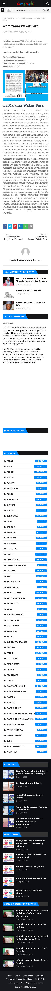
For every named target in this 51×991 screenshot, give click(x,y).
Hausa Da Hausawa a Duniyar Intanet (29, 796)
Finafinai (23, 538)
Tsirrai (23, 669)
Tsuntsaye (23, 675)
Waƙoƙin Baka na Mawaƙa (19, 18)
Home (5, 18)
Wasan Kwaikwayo (23, 691)
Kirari (23, 609)
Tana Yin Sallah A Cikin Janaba (30, 866)
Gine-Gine (23, 543)
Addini (23, 472)
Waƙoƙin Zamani (23, 724)
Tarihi (23, 653)
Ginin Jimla (23, 548)
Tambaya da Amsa (16, 982)
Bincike (23, 510)
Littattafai (23, 620)
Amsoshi (32, 987)
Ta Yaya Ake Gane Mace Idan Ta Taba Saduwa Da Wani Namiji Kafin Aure (30, 843)
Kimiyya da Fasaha (23, 598)
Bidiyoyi (23, 505)
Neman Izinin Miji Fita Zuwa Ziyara (29, 891)
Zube (23, 741)
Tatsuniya (23, 658)
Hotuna (23, 570)
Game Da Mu (27, 976)
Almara (23, 483)
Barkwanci (23, 499)
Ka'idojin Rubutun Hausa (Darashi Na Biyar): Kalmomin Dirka (32, 937)
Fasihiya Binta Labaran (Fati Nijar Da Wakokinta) (31, 808)
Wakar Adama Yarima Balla (28, 290)
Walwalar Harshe (23, 686)
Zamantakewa (23, 735)
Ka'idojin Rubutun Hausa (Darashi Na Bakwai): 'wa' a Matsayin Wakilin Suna (32, 913)
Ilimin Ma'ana (23, 581)
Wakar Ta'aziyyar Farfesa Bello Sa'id (30, 303)
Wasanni (23, 697)
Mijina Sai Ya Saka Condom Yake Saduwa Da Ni (31, 856)
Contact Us (40, 976)
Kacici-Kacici (23, 587)
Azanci (23, 494)
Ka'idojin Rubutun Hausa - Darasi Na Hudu (31, 949)
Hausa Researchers (23, 565)
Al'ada (23, 477)
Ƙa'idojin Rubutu (23, 746)
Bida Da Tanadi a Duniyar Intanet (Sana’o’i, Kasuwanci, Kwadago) (31, 772)
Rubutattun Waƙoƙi (23, 642)
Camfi (23, 521)
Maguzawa (23, 631)
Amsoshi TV (23, 488)
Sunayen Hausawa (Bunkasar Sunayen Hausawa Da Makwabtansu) (29, 822)
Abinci (23, 461)
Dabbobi (23, 527)
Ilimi (23, 576)
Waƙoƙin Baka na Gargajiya (23, 713)
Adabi (23, 466)
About (17, 976)
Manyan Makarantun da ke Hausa (19, 979)
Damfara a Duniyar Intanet (29, 783)
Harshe (23, 554)
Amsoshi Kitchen (11, 32)
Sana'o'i (23, 647)
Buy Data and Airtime (34, 982)
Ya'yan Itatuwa (23, 730)
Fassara (23, 532)
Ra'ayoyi (23, 636)
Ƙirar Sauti (23, 752)
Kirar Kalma (23, 603)
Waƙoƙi (23, 702)
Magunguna (23, 625)
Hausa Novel (23, 559)
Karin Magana (23, 592)
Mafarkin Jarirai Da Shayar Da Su (31, 878)
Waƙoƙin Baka (23, 708)
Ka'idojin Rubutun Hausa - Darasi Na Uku (31, 961)
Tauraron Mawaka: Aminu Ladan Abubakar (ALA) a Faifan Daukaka (31, 279)
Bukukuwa (23, 516)
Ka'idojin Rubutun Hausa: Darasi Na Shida (31, 925)
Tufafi (23, 680)
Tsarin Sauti (23, 664)
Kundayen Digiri (23, 614)
